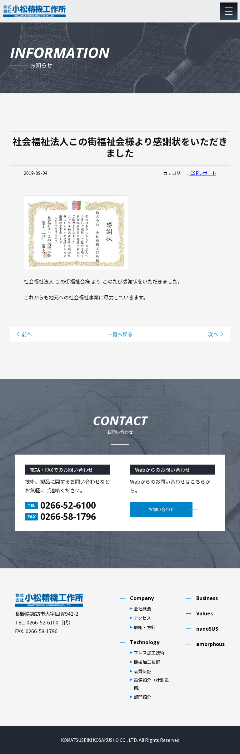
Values (204, 613)
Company (142, 598)
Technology (144, 642)
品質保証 (142, 671)
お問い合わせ (161, 509)
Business (207, 598)
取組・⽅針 (145, 627)
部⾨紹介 (142, 697)
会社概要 (142, 608)
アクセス (142, 618)
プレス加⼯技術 (149, 652)
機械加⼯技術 (147, 662)
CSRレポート (202, 173)
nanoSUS (207, 628)
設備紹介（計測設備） (151, 684)
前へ (27, 334)
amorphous (210, 644)
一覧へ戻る (120, 334)
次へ (213, 334)
